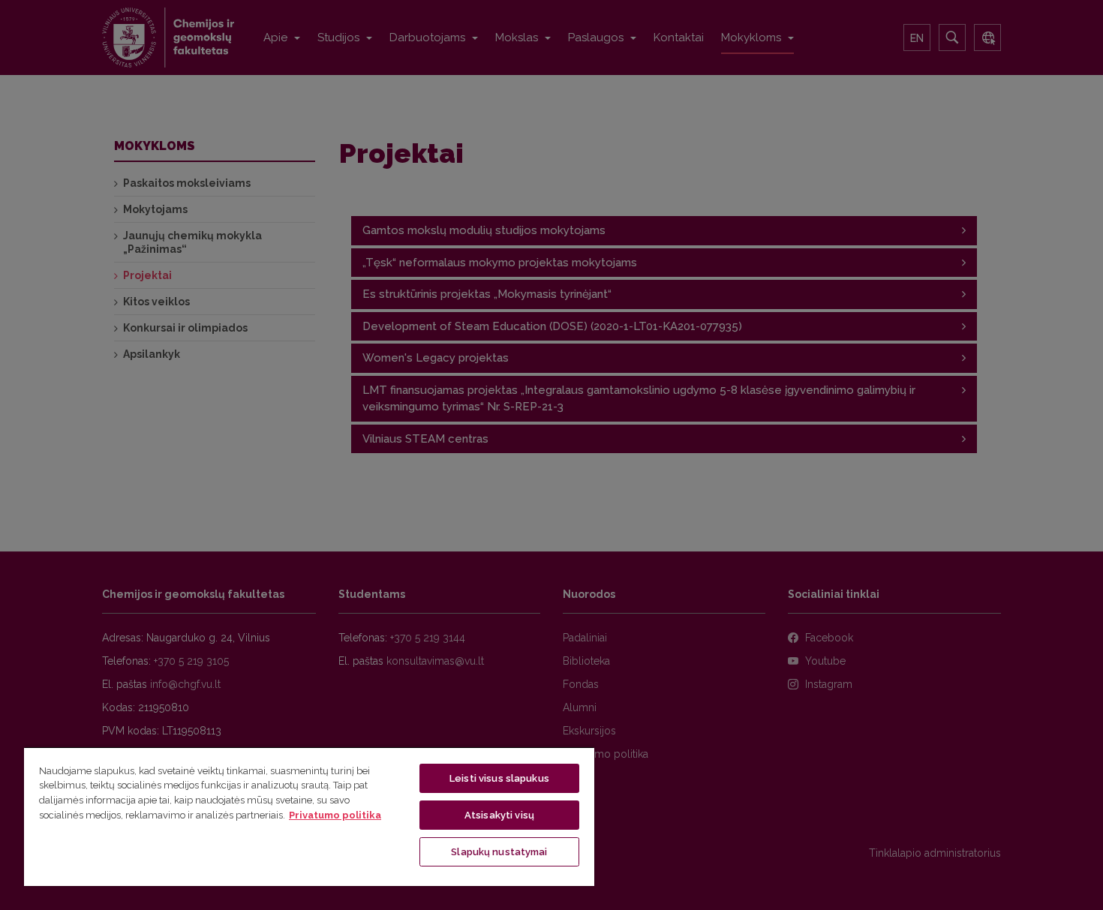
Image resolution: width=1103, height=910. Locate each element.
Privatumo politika (335, 815)
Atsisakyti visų (499, 815)
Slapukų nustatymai (499, 851)
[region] (309, 816)
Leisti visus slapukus (499, 778)
